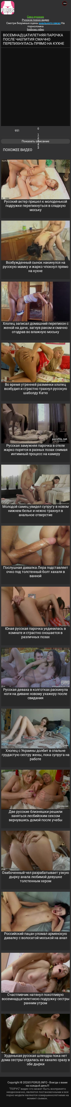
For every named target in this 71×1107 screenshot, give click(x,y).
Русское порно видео (35, 19)
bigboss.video (35, 29)
